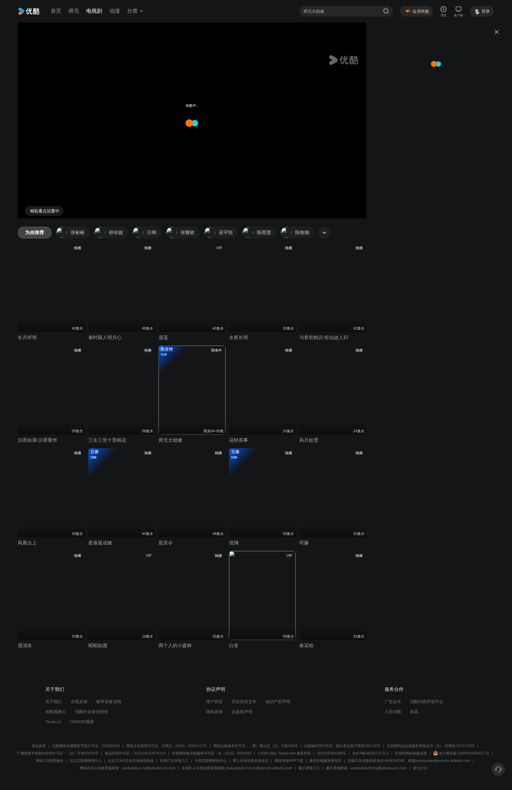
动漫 (114, 11)
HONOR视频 (82, 721)
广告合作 (393, 701)
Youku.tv (53, 721)
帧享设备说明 (108, 701)
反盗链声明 (242, 711)
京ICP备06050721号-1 (370, 753)
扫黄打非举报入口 (174, 761)
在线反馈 (79, 701)
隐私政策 (214, 711)
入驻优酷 (393, 711)
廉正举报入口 (309, 768)
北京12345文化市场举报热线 (131, 761)
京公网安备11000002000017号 (464, 753)
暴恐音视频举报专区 (325, 761)
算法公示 (420, 768)
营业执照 (39, 746)
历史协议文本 (244, 701)
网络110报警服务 (49, 761)
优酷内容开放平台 (426, 701)
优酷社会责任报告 (91, 711)
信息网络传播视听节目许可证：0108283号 (86, 746)
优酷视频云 (55, 711)
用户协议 (214, 701)
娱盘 (414, 711)
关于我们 (53, 701)
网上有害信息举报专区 (250, 761)
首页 (56, 11)
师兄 (73, 11)
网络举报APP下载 (289, 761)
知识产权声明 (277, 701)
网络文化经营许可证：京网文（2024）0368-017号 (166, 746)
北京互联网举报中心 (86, 761)
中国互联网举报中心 (211, 761)
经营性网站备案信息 (411, 753)
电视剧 (94, 11)
